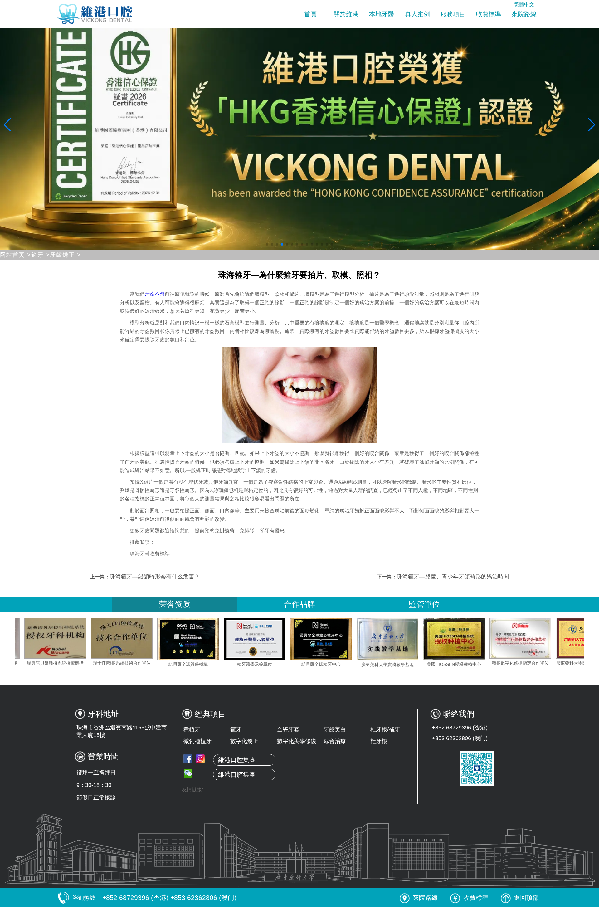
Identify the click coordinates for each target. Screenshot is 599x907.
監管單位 (424, 604)
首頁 (310, 14)
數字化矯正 (244, 741)
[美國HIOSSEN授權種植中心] (508, 639)
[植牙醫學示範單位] (309, 639)
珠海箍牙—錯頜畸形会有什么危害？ (155, 576)
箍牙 (235, 729)
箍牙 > (40, 255)
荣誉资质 (174, 604)
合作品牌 (299, 604)
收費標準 (488, 14)
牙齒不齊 (155, 294)
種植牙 (191, 729)
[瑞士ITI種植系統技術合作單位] (176, 638)
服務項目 (453, 14)
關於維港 (346, 14)
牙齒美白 (335, 729)
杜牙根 (378, 741)
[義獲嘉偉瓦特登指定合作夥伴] (43, 638)
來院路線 (524, 14)
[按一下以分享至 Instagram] (200, 758)
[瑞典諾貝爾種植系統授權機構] (109, 638)
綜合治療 (335, 741)
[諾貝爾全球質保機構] (242, 639)
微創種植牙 (197, 741)
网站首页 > (15, 255)
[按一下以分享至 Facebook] (187, 758)
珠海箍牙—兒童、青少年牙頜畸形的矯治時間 (453, 576)
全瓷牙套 (288, 729)
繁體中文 (524, 4)
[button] (267, 244)
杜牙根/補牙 (385, 729)
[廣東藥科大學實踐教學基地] (442, 639)
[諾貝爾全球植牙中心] (375, 639)
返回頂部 (526, 897)
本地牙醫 (381, 14)
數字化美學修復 (296, 741)
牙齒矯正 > (65, 255)
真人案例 (417, 14)
